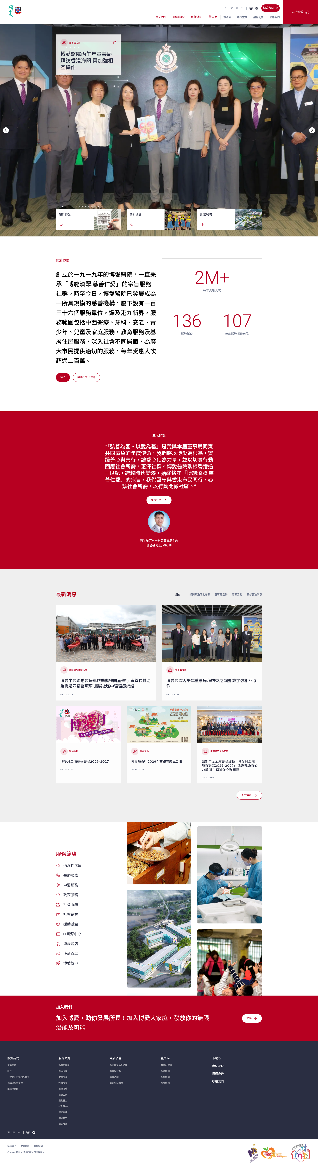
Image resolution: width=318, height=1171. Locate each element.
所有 (178, 594)
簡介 (9, 1071)
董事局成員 (166, 1065)
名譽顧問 (165, 1077)
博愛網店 (70, 943)
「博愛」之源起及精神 (18, 1077)
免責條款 (25, 1145)
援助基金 (70, 924)
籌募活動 (237, 594)
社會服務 (70, 904)
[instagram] (251, 8)
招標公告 (218, 1074)
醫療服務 (70, 875)
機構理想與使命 (15, 1082)
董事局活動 (221, 594)
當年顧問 (165, 1082)
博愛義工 (70, 953)
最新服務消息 (254, 594)
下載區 (216, 1058)
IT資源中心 (72, 934)
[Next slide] (312, 130)
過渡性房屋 (72, 865)
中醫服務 (70, 885)
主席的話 (11, 1065)
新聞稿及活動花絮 (200, 594)
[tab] (56, 206)
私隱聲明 (11, 1145)
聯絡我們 (218, 1081)
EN (242, 8)
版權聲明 (38, 1145)
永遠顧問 (165, 1071)
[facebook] (256, 8)
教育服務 (70, 895)
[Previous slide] (6, 130)
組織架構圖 (12, 1088)
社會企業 (70, 914)
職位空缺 (218, 1066)
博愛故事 (70, 963)
